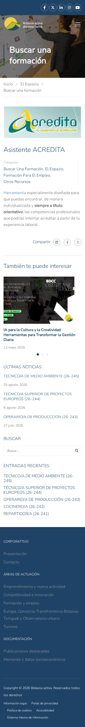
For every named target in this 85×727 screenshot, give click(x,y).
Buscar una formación (23, 90)
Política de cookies (19, 710)
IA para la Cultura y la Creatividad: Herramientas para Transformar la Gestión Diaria (39, 334)
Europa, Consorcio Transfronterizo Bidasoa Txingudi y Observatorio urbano (41, 615)
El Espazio (30, 84)
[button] (38, 354)
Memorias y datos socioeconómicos (34, 659)
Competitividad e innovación (29, 595)
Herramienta (15, 192)
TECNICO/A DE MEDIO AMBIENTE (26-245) (41, 376)
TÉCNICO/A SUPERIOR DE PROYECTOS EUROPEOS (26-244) (38, 396)
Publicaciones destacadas (26, 651)
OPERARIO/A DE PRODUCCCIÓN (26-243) (41, 417)
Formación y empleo (21, 603)
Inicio (8, 84)
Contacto (11, 562)
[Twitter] (77, 242)
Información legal (15, 703)
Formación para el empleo (27, 175)
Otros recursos (17, 181)
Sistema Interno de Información (27, 717)
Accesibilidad (45, 710)
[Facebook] (67, 242)
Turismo (10, 626)
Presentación (15, 554)
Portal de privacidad (44, 703)
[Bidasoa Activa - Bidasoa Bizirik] (24, 24)
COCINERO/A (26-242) (24, 506)
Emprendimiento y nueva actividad (34, 586)
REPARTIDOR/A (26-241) (26, 513)
